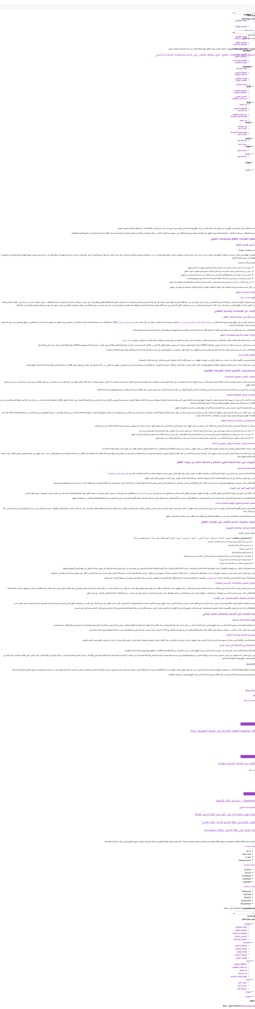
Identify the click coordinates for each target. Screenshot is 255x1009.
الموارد (248, 146)
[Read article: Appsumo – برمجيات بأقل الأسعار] (127, 782)
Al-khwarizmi (246, 875)
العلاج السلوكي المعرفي (126, 322)
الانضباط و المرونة (240, 933)
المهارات (247, 14)
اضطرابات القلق (245, 297)
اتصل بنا (248, 857)
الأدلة (249, 102)
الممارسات (247, 942)
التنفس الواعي (241, 957)
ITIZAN (252, 48)
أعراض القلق (126, 340)
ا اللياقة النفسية (141, 493)
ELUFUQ (247, 869)
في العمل (243, 104)
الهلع (191, 340)
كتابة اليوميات (241, 951)
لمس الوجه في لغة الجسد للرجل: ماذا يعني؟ (228, 822)
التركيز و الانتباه (241, 936)
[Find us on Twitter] (254, 1)
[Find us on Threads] (250, 1)
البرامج (248, 138)
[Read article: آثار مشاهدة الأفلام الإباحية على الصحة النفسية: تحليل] (127, 713)
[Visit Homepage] (252, 9)
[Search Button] (233, 32)
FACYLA (248, 872)
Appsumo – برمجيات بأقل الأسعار (235, 800)
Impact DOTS (246, 900)
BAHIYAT (247, 897)
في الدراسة (242, 126)
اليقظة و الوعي (241, 945)
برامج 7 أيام (242, 144)
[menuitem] (248, 153)
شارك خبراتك (246, 854)
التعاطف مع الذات (240, 939)
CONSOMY (247, 881)
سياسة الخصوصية (245, 860)
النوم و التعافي (241, 948)
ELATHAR (247, 894)
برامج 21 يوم (242, 150)
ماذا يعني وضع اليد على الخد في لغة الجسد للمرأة (225, 814)
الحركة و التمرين (240, 954)
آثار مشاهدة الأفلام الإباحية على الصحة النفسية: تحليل (222, 730)
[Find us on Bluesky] (252, 1)
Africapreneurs (246, 903)
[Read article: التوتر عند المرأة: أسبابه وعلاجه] (127, 745)
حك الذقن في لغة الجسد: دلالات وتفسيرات (229, 830)
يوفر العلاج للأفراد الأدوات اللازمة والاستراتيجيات (196, 322)
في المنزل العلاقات (239, 114)
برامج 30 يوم (242, 140)
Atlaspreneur (246, 891)
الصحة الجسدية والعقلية (116, 473)
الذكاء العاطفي (241, 20)
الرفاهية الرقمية (240, 108)
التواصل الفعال (241, 26)
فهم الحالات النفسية (239, 132)
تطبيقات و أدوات (249, 793)
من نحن (248, 850)
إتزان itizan (250, 690)
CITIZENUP (246, 878)
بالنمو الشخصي (211, 578)
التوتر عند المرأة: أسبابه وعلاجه (237, 763)
